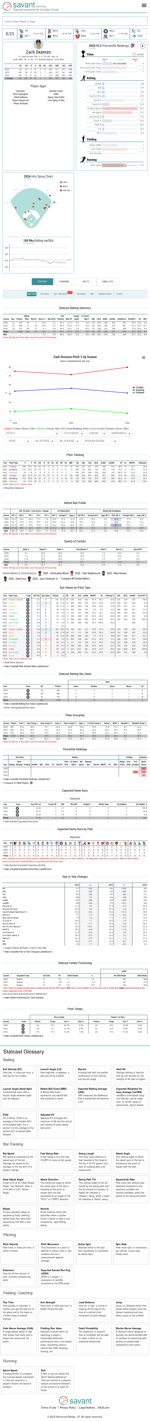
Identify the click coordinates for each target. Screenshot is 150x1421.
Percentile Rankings (75, 749)
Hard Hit (120, 1069)
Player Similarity (21, 103)
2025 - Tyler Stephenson (87, 573)
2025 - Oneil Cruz (17, 578)
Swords (44, 1208)
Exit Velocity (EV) (12, 1069)
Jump (119, 1302)
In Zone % (7, 921)
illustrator (20, 91)
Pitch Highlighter (20, 94)
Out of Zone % (9, 924)
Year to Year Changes (75, 876)
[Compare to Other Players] (132, 44)
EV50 (5, 1114)
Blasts (6, 1208)
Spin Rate (121, 1244)
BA (4, 888)
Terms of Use (49, 1407)
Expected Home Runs (75, 790)
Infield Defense (20, 97)
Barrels (82, 1069)
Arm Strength (47, 1302)
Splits (86, 281)
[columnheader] (6, 317)
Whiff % (6, 929)
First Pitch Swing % (11, 935)
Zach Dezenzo (38, 52)
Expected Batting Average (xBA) (92, 1090)
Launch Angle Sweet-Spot (17, 1088)
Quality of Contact (75, 541)
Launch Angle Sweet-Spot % (15, 912)
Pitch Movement (50, 1244)
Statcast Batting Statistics (75, 308)
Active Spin (84, 1244)
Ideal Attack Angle (13, 1179)
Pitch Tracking (75, 455)
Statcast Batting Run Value (75, 674)
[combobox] (75, 21)
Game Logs (107, 281)
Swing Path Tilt (87, 1179)
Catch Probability (88, 1328)
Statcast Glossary (23, 1051)
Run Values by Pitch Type (75, 587)
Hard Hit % (7, 906)
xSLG (5, 897)
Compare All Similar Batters (75, 578)
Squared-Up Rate (125, 1179)
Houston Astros (46, 59)
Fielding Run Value (51, 1328)
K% (4, 941)
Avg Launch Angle (10, 918)
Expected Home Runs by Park (75, 829)
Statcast (42, 281)
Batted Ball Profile (75, 503)
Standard (64, 281)
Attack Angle (123, 1153)
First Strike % (8, 932)
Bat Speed (8, 1153)
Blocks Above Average (128, 1328)
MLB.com (103, 1407)
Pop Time (8, 1302)
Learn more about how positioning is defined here (25, 994)
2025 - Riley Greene (117, 573)
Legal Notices (87, 1407)
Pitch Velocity (10, 1244)
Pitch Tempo (75, 1009)
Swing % (6, 938)
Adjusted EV (47, 1114)
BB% (4, 944)
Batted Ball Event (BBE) (53, 1088)
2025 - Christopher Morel (56, 573)
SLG (4, 894)
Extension (8, 1270)
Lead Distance (87, 1302)
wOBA (5, 900)
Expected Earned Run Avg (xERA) (55, 1271)
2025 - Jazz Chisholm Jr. (45, 578)
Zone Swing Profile (56, 100)
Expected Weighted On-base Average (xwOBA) (129, 1090)
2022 (20, 59)
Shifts (56, 94)
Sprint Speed (10, 1370)
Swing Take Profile (56, 97)
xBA (4, 891)
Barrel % (6, 915)
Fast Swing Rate (49, 1153)
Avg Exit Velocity (10, 909)
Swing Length (86, 1153)
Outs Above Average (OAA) (18, 1328)
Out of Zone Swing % (11, 926)
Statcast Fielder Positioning (75, 963)
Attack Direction (49, 1179)
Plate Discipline (75, 715)
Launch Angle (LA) (50, 1069)
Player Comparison (20, 100)
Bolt (43, 1370)
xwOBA (6, 903)
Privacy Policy (68, 1407)
